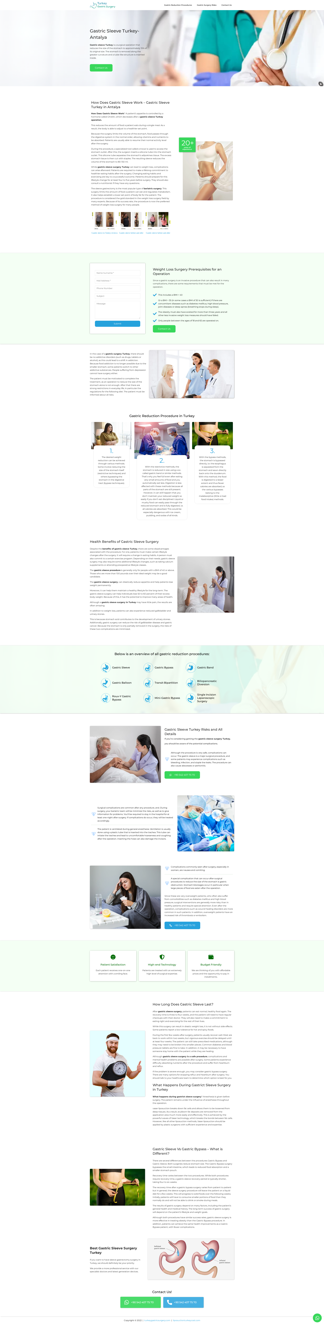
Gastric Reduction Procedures (178, 5)
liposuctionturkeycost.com (186, 1320)
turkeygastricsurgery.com (157, 1320)
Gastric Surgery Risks (206, 5)
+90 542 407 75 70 (142, 1302)
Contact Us (226, 5)
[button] (101, 67)
